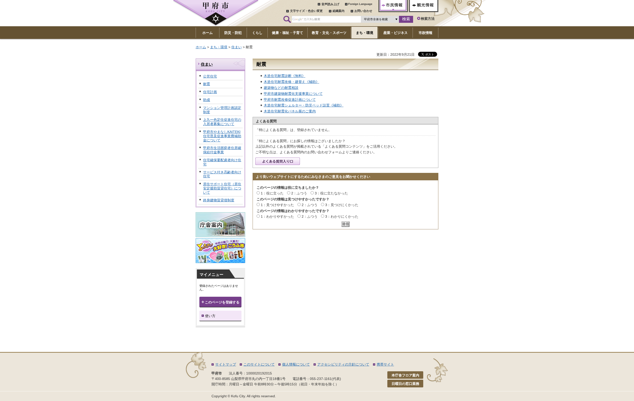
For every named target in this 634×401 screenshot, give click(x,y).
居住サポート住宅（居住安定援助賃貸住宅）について (222, 188)
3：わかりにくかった (341, 216)
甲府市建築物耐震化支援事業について (293, 94)
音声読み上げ (330, 4)
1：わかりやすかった (277, 216)
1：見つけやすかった (277, 205)
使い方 (210, 316)
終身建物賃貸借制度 (218, 200)
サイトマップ (225, 364)
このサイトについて (259, 364)
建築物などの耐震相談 (281, 88)
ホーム (201, 47)
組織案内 (338, 11)
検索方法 (428, 19)
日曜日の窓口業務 (405, 384)
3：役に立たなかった (331, 193)
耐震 (206, 84)
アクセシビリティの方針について (343, 364)
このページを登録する (222, 302)
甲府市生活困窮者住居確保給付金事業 (222, 150)
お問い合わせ (363, 11)
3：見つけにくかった (341, 205)
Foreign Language (360, 3)
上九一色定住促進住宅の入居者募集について (222, 122)
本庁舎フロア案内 (405, 375)
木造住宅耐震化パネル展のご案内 (290, 111)
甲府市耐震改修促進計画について (290, 100)
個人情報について (296, 364)
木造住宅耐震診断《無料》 (284, 76)
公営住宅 (210, 76)
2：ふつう (299, 193)
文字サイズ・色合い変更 (306, 11)
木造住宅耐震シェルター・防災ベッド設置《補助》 (303, 105)
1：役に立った (272, 193)
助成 (206, 100)
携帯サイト (385, 364)
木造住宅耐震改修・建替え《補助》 (291, 82)
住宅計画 (210, 92)
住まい (236, 47)
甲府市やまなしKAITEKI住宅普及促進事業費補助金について (222, 136)
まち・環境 (218, 47)
